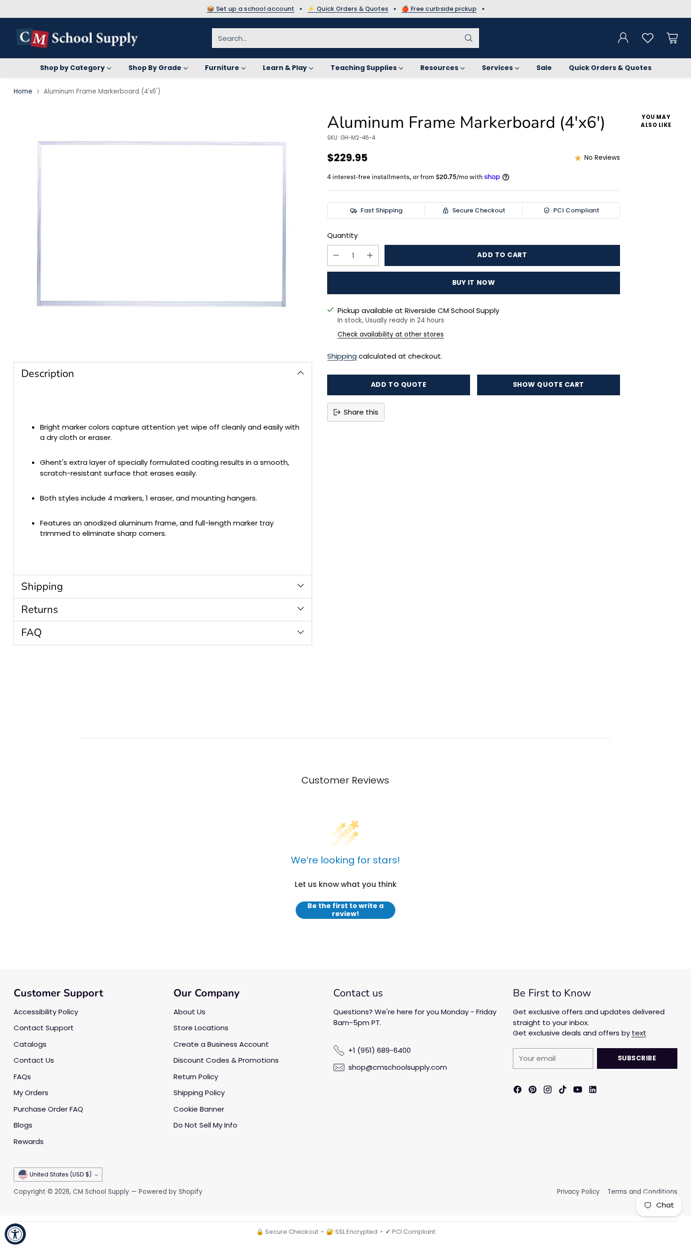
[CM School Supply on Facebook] (517, 1091)
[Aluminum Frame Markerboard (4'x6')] (163, 229)
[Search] (468, 38)
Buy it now (473, 282)
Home (23, 91)
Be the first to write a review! (345, 910)
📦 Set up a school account (251, 9)
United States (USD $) (61, 1174)
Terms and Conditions (642, 1191)
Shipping (342, 356)
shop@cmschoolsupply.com (397, 1067)
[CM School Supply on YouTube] (577, 1091)
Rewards (29, 1141)
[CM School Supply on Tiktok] (562, 1091)
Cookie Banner (198, 1109)
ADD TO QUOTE (399, 384)
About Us (189, 1012)
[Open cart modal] (672, 38)
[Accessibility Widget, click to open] (15, 1234)
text (639, 1033)
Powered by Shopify (171, 1191)
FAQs (22, 1077)
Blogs (23, 1125)
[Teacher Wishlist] (648, 38)
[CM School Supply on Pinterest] (532, 1091)
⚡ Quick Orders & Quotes (347, 9)
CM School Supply (101, 1191)
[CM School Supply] (77, 38)
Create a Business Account (221, 1044)
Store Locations (200, 1028)
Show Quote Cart (548, 384)
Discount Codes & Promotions (226, 1060)
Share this (361, 412)
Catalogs (30, 1044)
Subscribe (637, 1058)
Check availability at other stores (391, 334)
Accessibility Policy (46, 1012)
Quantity (342, 235)
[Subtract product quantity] (336, 255)
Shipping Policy (199, 1092)
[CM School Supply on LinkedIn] (592, 1091)
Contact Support (44, 1028)
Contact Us (34, 1060)
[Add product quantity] (369, 255)
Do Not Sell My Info (205, 1125)
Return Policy (195, 1077)
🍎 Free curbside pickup (439, 9)
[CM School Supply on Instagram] (547, 1091)
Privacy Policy (578, 1191)
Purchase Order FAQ (48, 1109)
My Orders (31, 1092)
